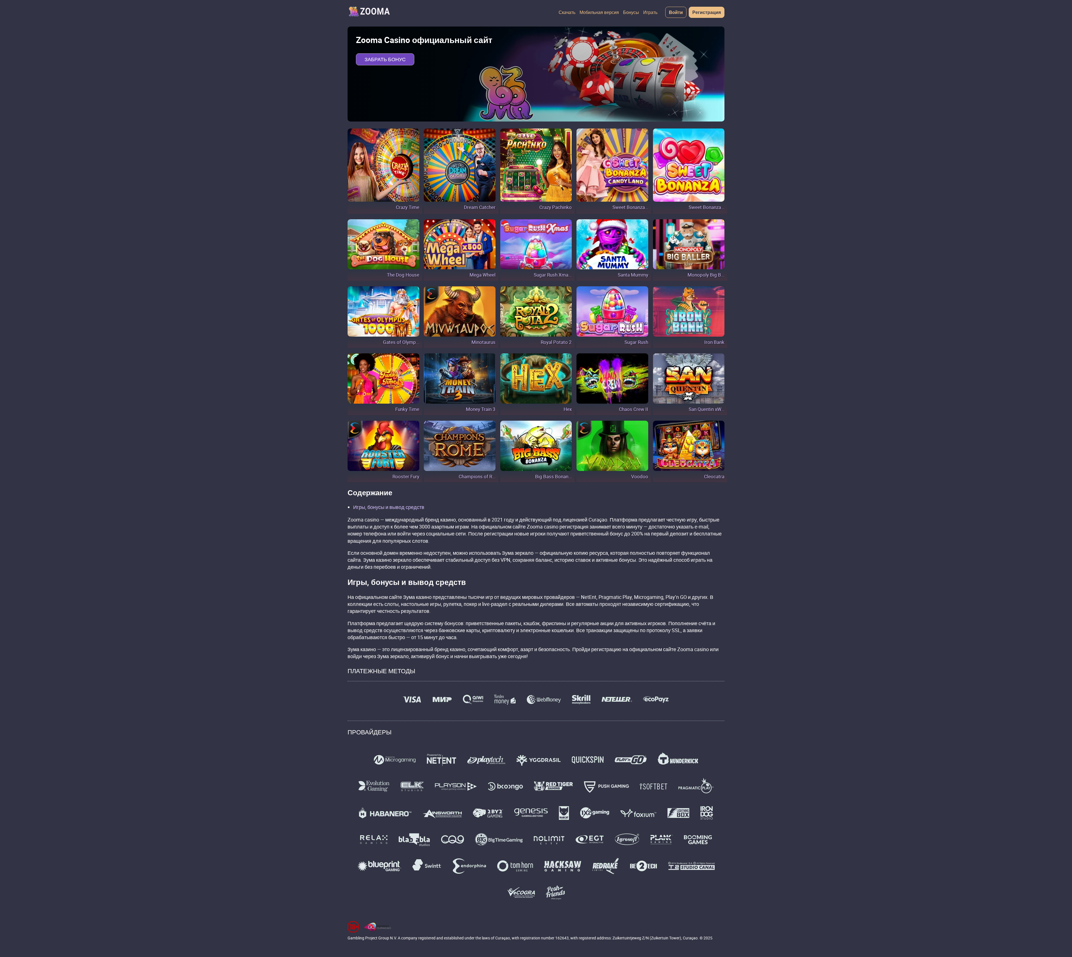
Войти (676, 12)
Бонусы (631, 12)
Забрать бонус (385, 59)
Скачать (567, 12)
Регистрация (706, 12)
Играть (650, 12)
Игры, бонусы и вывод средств (388, 507)
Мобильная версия (599, 12)
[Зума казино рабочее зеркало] (369, 12)
